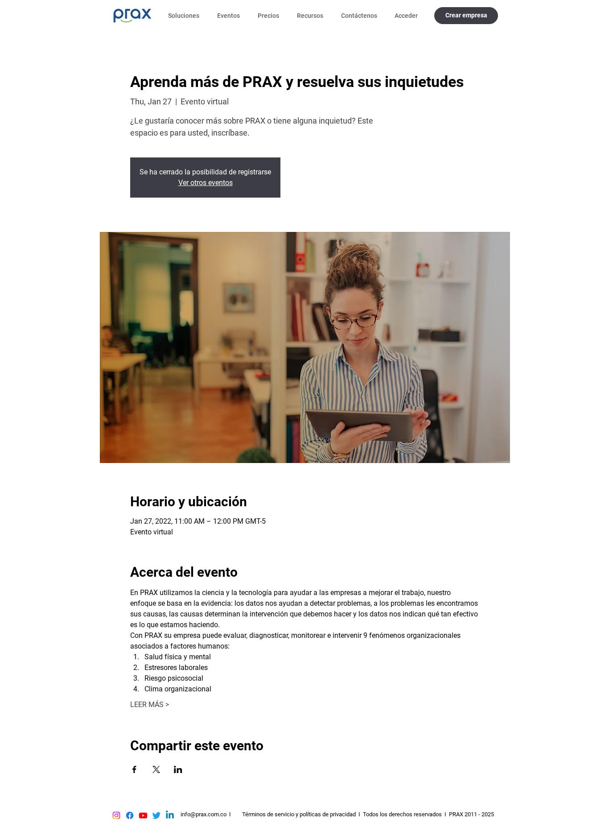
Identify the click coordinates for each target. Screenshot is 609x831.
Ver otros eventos (205, 182)
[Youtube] (143, 815)
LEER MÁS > (149, 704)
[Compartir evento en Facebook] (134, 769)
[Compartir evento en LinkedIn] (178, 769)
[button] (185, 15)
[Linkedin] (170, 815)
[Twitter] (156, 815)
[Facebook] (130, 815)
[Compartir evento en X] (156, 769)
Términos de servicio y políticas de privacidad (299, 814)
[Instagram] (116, 815)
